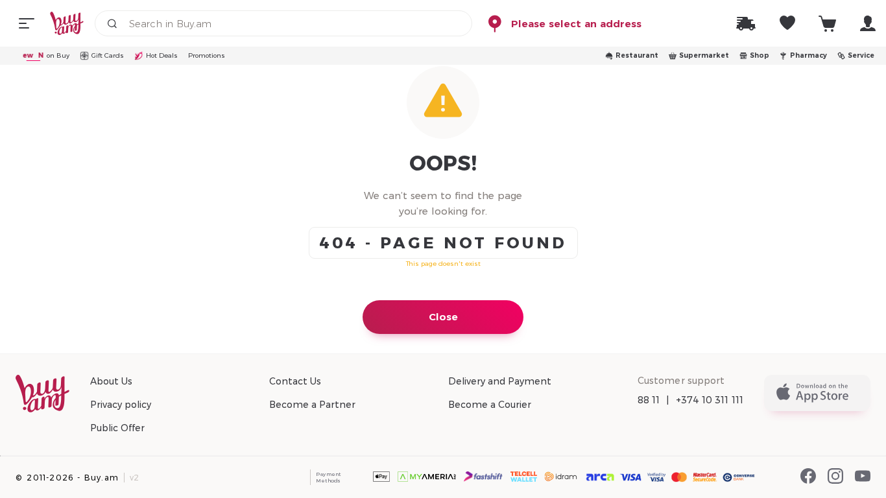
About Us (111, 381)
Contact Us (295, 381)
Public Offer (117, 428)
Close (443, 317)
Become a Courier (489, 404)
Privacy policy (120, 404)
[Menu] (26, 23)
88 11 (649, 400)
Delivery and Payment (499, 381)
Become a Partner (312, 404)
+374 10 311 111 (710, 400)
